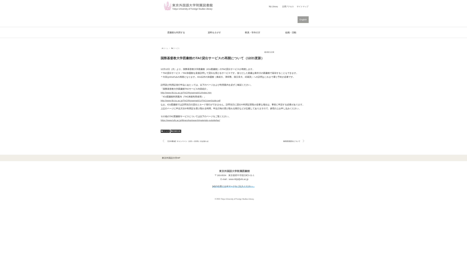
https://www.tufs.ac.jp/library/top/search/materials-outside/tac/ (190, 120)
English (303, 19)
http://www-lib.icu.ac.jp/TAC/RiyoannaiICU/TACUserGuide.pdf (190, 100)
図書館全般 (176, 131)
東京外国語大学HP (171, 158)
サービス (166, 131)
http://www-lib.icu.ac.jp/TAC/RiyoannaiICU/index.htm (186, 93)
